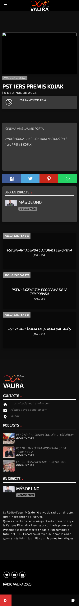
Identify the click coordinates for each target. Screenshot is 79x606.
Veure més (28, 208)
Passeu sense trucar (14, 78)
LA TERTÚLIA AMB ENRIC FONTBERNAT (41, 462)
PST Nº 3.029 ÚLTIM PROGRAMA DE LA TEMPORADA (41, 449)
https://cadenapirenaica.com (30, 403)
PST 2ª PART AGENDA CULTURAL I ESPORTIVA (45, 434)
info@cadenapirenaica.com (28, 409)
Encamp (15, 416)
